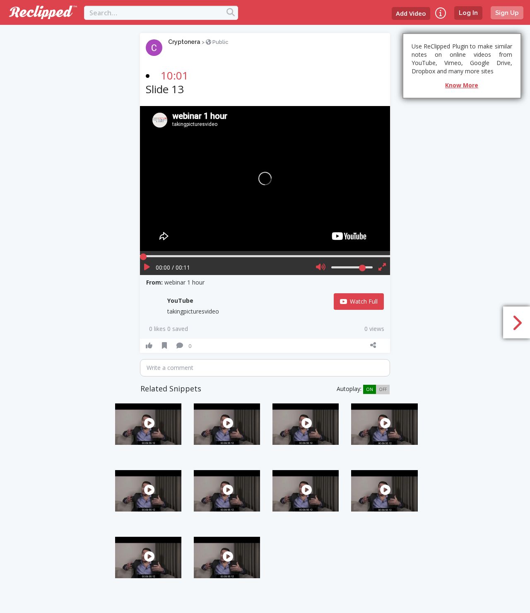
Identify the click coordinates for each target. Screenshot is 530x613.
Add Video (411, 13)
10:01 (174, 75)
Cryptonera (184, 42)
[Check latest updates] (440, 13)
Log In (468, 13)
